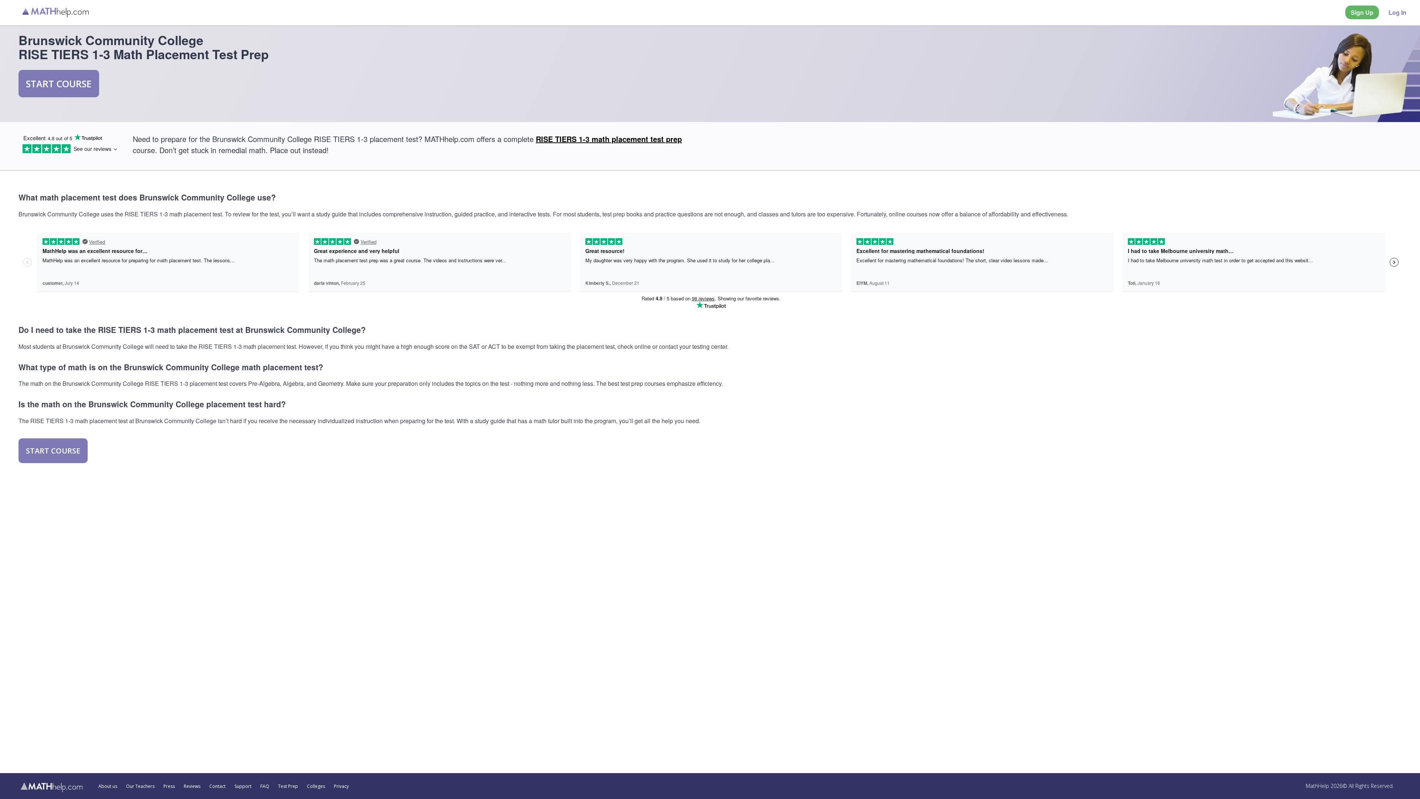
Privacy (341, 786)
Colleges (316, 786)
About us (107, 786)
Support (242, 786)
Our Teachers (140, 786)
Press (169, 786)
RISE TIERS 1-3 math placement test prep (609, 139)
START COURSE (59, 83)
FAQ (264, 786)
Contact (217, 786)
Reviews (192, 786)
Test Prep (288, 786)
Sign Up (1362, 12)
